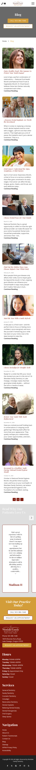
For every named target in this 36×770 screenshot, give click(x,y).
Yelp (29, 766)
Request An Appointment (18, 26)
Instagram (24, 766)
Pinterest (20, 766)
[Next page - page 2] (21, 499)
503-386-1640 (12, 636)
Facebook (7, 766)
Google (16, 766)
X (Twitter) (12, 766)
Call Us (2, 4)
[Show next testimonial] (31, 518)
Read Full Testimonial (16, 574)
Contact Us (5, 4)
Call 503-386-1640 (18, 21)
